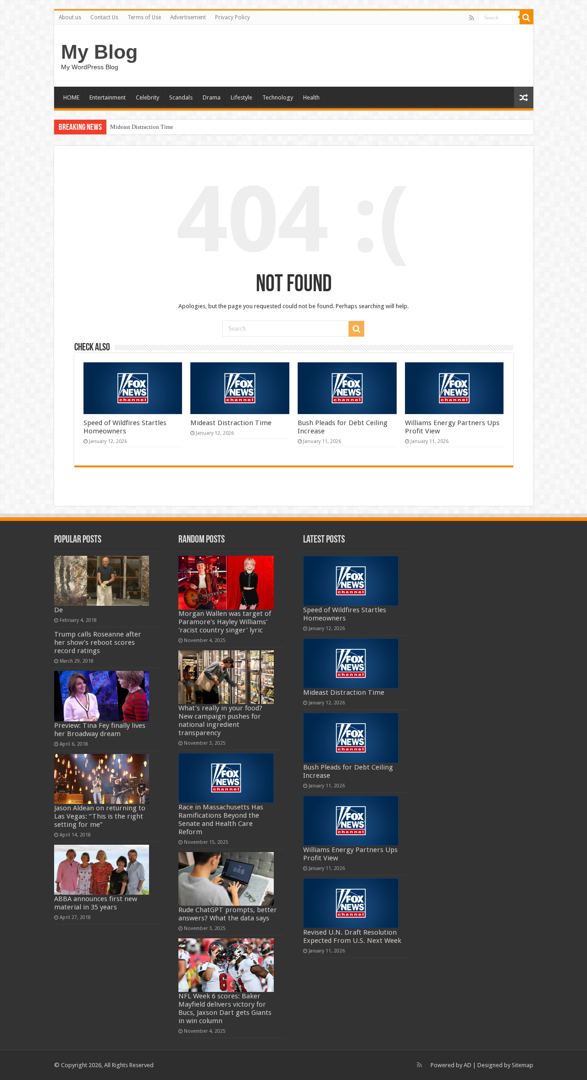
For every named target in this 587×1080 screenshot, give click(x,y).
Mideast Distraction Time (141, 126)
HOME (71, 97)
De (58, 610)
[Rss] (471, 17)
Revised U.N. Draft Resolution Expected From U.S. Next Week (352, 936)
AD (467, 1065)
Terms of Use (144, 17)
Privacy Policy (232, 17)
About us (70, 17)
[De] (102, 581)
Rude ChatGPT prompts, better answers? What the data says (227, 914)
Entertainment (107, 97)
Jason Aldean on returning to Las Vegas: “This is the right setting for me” (99, 816)
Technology (277, 97)
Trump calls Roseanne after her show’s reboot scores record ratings (97, 642)
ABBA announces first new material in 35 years (95, 903)
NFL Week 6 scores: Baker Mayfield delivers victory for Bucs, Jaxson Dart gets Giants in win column (224, 1008)
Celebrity (147, 97)
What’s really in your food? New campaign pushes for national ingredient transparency (220, 720)
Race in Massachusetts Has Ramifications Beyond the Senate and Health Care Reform (220, 819)
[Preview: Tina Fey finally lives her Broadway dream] (102, 696)
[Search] (526, 17)
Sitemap (522, 1065)
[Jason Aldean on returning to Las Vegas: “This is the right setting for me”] (102, 779)
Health (311, 97)
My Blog (99, 52)
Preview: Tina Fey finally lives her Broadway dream (99, 729)
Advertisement (188, 17)
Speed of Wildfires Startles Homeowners (124, 427)
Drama (212, 97)
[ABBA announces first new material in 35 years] (102, 870)
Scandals (181, 97)
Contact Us (104, 17)
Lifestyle (241, 97)
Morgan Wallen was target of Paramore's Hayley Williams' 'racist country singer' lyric (224, 621)
